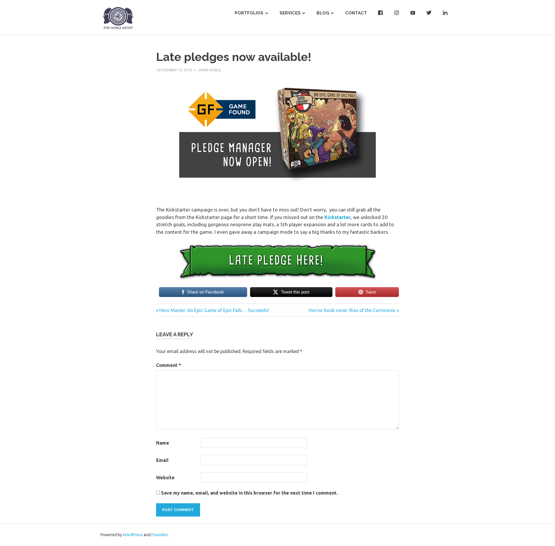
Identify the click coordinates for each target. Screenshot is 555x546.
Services (290, 13)
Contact (356, 13)
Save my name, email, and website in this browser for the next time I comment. (249, 492)
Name (162, 442)
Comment (168, 365)
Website (165, 477)
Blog (323, 13)
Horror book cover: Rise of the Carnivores (352, 310)
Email (162, 460)
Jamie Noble (209, 70)
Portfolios (249, 13)
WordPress (133, 534)
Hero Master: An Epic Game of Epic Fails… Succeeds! (214, 310)
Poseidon (159, 534)
